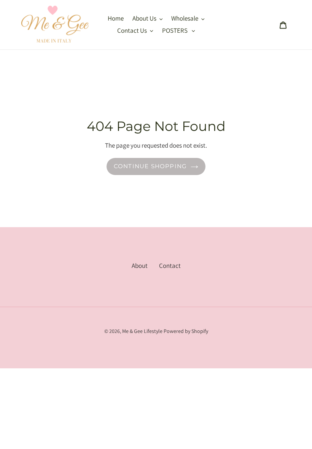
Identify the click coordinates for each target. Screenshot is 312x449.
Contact (170, 265)
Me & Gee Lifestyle (142, 331)
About (140, 265)
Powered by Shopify (186, 331)
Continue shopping (150, 166)
